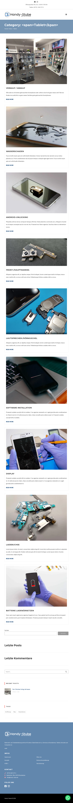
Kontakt (7, 760)
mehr (6, 748)
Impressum (8, 757)
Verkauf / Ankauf (15, 88)
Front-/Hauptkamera (17, 270)
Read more (9, 99)
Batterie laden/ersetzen (20, 611)
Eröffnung (8, 712)
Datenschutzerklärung (42, 760)
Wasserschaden (15, 151)
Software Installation (19, 408)
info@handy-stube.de (12, 777)
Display (10, 474)
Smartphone (22, 712)
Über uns (39, 757)
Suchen (7, 630)
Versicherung (40, 763)
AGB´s (6, 763)
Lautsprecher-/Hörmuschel (21, 338)
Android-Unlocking (17, 217)
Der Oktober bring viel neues (21, 689)
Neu (15, 712)
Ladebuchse (12, 545)
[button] (68, 797)
